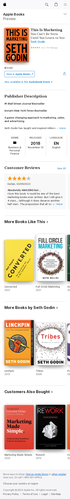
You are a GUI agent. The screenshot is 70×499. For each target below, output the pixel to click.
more (63, 128)
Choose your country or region (20, 483)
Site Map (56, 494)
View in (18, 74)
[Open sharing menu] (64, 74)
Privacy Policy (11, 494)
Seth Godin (38, 42)
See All (61, 168)
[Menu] (65, 4)
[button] (46, 4)
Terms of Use (30, 494)
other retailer (59, 474)
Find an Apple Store (37, 474)
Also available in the (27, 81)
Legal (44, 494)
